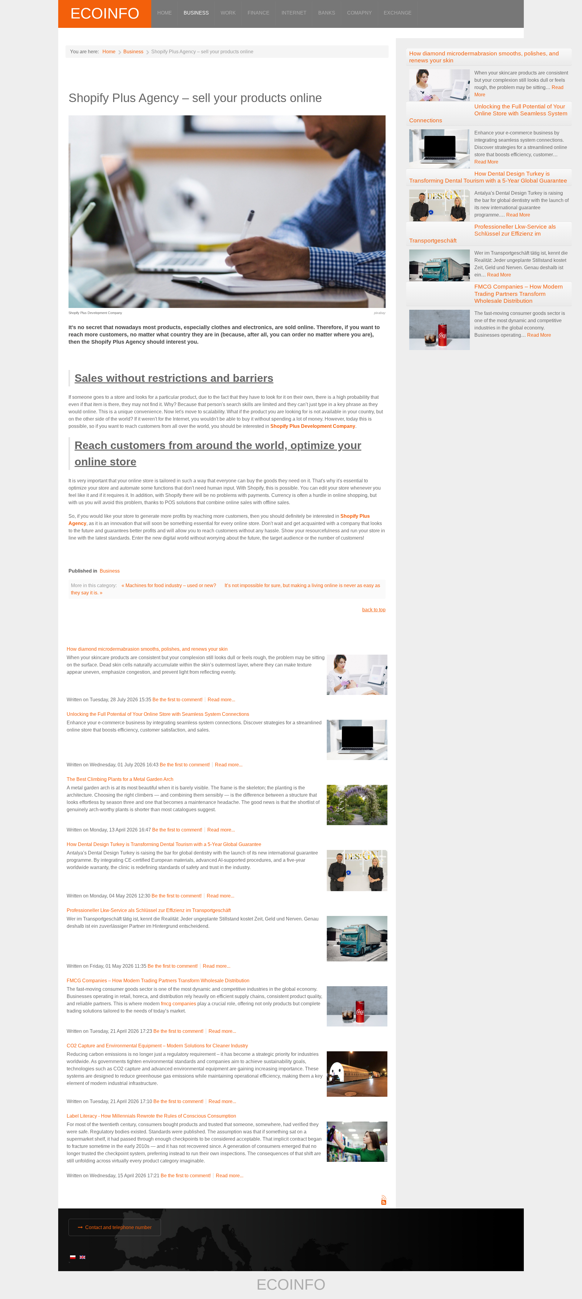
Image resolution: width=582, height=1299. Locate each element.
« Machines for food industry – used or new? (169, 585)
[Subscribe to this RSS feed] (383, 1197)
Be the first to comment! (178, 699)
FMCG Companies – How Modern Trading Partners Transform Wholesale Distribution (158, 980)
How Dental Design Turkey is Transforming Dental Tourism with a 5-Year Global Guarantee (164, 844)
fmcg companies (178, 1003)
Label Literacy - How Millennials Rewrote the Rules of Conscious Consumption (151, 1116)
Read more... (221, 699)
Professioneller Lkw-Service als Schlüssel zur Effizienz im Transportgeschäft (149, 910)
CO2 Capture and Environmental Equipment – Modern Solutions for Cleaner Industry (157, 1045)
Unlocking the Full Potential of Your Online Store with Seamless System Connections (158, 714)
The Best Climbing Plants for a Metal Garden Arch (120, 779)
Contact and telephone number (118, 1227)
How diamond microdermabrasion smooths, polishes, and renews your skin (147, 649)
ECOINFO (104, 13)
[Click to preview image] (227, 211)
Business (110, 570)
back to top (374, 609)
